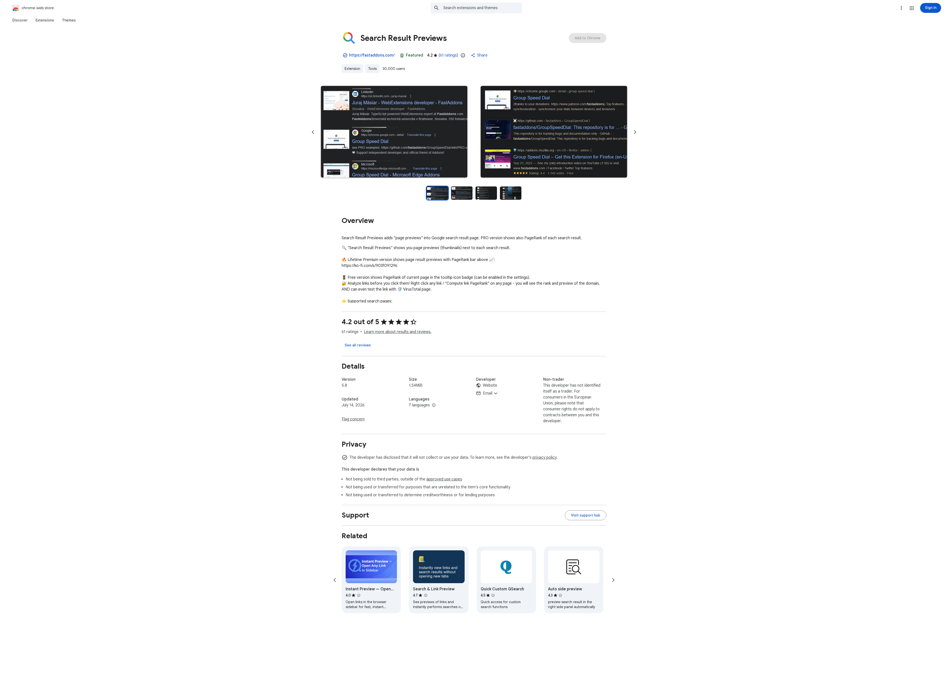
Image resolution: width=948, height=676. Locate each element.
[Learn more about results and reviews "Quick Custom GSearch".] (493, 595)
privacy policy (544, 457)
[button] (912, 8)
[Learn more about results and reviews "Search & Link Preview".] (425, 595)
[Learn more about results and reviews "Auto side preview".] (560, 595)
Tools (372, 68)
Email (487, 393)
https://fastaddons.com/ (372, 55)
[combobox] (482, 8)
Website (490, 385)
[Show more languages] (434, 405)
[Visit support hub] (585, 515)
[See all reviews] (358, 345)
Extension (352, 68)
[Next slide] (635, 132)
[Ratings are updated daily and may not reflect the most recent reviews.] (463, 55)
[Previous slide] (313, 132)
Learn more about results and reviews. (398, 331)
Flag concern (353, 419)
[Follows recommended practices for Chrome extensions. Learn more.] (402, 55)
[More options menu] (901, 8)
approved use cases (444, 479)
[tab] (20, 20)
